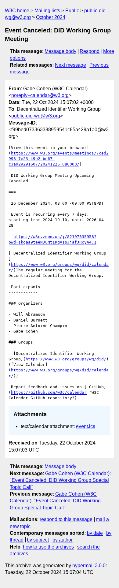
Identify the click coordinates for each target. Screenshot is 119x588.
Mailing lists (47, 10)
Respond (89, 51)
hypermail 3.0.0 (89, 565)
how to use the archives (48, 546)
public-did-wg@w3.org (35, 115)
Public (72, 10)
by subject (38, 539)
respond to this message (66, 519)
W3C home (17, 10)
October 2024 (50, 17)
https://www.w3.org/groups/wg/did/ (66, 359)
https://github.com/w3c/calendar (49, 392)
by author (62, 539)
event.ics (85, 426)
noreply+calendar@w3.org (40, 95)
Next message (70, 65)
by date (95, 533)
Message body (60, 51)
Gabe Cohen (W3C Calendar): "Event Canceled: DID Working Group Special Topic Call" (60, 480)
